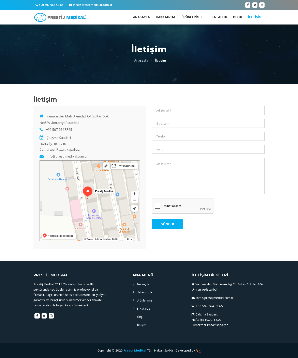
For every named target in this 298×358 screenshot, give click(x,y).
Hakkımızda (165, 17)
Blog (237, 17)
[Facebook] (247, 5)
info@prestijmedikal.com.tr (92, 5)
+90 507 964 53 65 (51, 5)
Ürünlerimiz (192, 17)
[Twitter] (254, 5)
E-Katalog (218, 17)
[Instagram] (262, 5)
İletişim (255, 17)
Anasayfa (141, 17)
